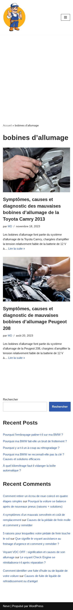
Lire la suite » (16, 248)
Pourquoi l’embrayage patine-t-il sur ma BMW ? (33, 434)
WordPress (36, 606)
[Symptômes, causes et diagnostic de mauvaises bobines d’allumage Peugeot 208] (36, 279)
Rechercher (10, 399)
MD (10, 226)
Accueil (7, 125)
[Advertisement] (36, 73)
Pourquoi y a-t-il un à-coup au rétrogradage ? (31, 447)
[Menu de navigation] (65, 17)
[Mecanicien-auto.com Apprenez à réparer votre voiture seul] (14, 17)
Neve (6, 606)
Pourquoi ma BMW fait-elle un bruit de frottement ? (35, 441)
